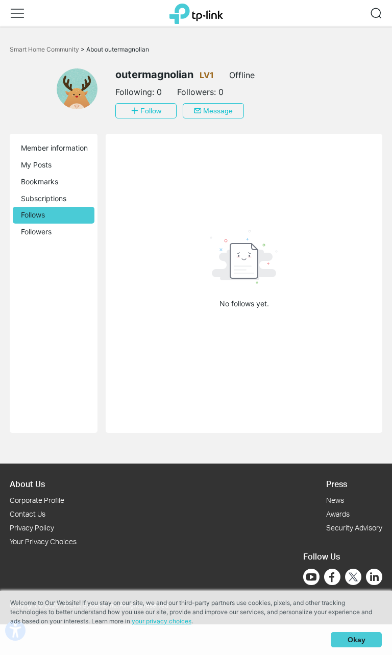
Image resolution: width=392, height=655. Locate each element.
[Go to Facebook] (332, 577)
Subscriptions (43, 198)
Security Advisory (354, 527)
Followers (36, 231)
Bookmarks (39, 181)
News (335, 500)
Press (336, 483)
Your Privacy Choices (43, 541)
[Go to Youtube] (311, 577)
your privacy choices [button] (161, 621)
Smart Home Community (45, 49)
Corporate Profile (37, 500)
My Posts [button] (36, 164)
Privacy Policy (32, 527)
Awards (338, 514)
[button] (17, 13)
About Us (27, 483)
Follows (33, 214)
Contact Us (27, 514)
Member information (54, 147)
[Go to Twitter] (353, 578)
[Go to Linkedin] (374, 577)
